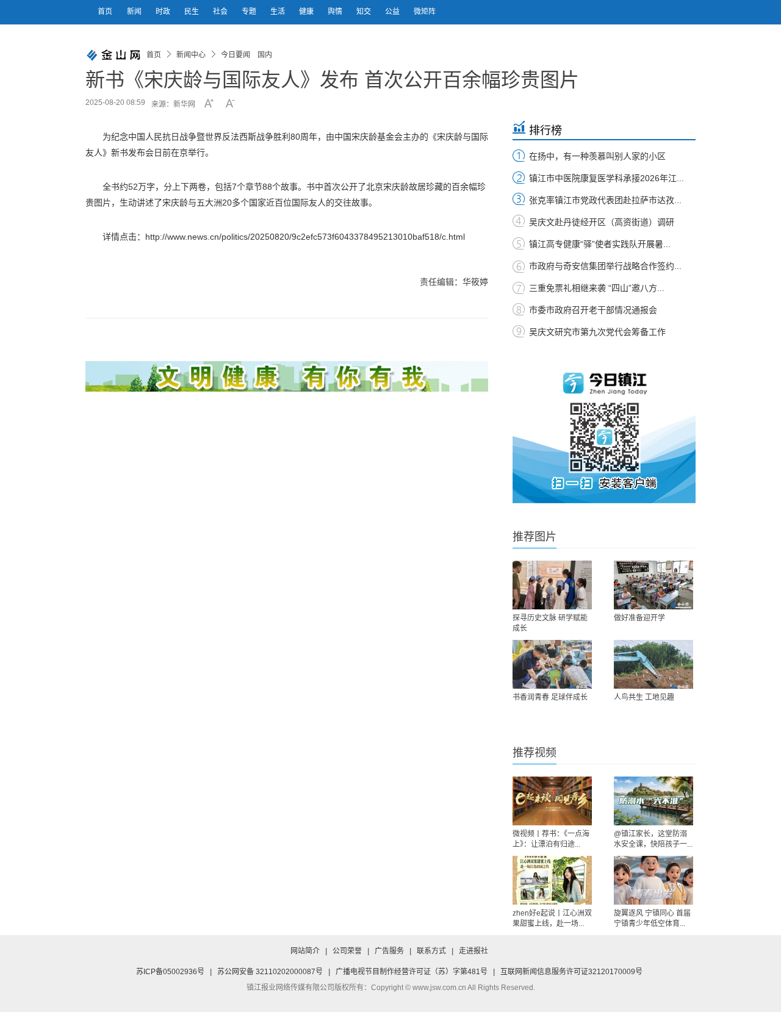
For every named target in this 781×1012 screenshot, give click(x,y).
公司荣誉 (347, 951)
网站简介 (305, 951)
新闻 (135, 11)
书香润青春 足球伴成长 (550, 697)
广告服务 (389, 951)
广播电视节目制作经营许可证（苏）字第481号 (412, 971)
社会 (221, 11)
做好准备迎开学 (639, 618)
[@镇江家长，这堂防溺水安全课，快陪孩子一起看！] (653, 801)
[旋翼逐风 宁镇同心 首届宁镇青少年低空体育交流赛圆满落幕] (653, 880)
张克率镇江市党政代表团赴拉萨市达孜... (605, 200)
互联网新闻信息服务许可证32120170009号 (571, 971)
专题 (250, 11)
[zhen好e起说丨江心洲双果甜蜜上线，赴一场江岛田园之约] (552, 880)
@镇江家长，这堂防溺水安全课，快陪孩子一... (653, 839)
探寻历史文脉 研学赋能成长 (550, 623)
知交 (364, 11)
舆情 (336, 11)
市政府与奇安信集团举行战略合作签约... (605, 266)
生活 (278, 11)
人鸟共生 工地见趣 (644, 697)
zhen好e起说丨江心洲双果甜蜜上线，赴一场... (552, 918)
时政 (164, 11)
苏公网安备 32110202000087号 (270, 971)
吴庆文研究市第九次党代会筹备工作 (597, 332)
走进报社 (473, 951)
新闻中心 (191, 55)
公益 (393, 11)
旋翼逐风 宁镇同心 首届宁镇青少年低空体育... (652, 918)
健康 (307, 11)
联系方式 (431, 951)
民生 (192, 11)
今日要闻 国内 (246, 55)
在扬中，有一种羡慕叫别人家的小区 (597, 156)
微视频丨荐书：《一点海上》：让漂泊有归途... (551, 839)
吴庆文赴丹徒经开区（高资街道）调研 (601, 222)
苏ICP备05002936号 (170, 971)
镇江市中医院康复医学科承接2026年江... (606, 178)
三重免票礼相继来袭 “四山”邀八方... (596, 288)
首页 (105, 11)
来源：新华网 (173, 104)
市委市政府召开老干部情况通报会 (593, 310)
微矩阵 (425, 11)
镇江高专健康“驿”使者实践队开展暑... (600, 244)
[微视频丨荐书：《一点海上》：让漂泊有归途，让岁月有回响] (552, 801)
